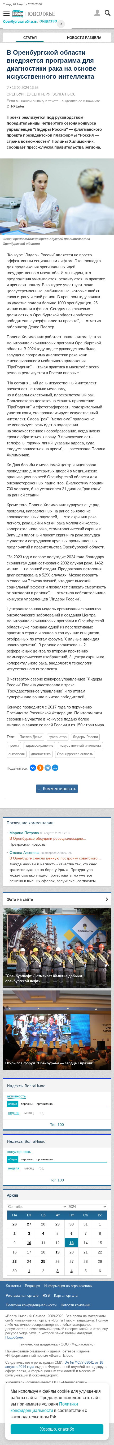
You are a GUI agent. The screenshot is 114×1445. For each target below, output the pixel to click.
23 (14, 1261)
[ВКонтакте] (33, 768)
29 (57, 1224)
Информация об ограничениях (68, 1286)
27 (29, 1224)
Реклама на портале (22, 1295)
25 (43, 1261)
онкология (16, 754)
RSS (46, 1295)
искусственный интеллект (80, 745)
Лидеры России (85, 737)
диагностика (41, 754)
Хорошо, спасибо (57, 1429)
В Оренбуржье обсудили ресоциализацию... (48, 838)
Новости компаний (75, 1305)
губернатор (58, 737)
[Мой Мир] (55, 768)
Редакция (32, 1286)
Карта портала (65, 1295)
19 (57, 1252)
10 (29, 1243)
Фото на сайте (20, 899)
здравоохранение (39, 745)
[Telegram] (48, 768)
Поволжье (40, 14)
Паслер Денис (31, 737)
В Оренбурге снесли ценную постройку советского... (55, 858)
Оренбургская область (20, 21)
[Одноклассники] (40, 768)
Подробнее (14, 1337)
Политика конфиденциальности (31, 1305)
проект (13, 745)
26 (14, 1224)
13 (71, 1243)
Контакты (13, 1286)
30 (71, 1224)
